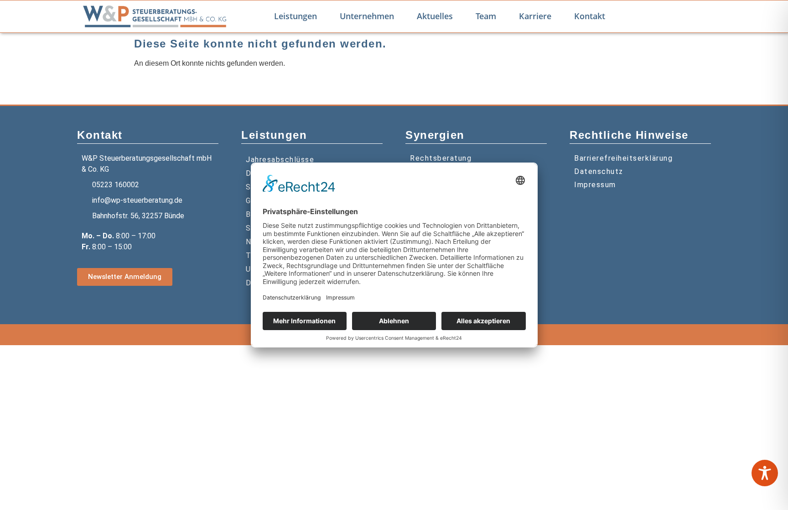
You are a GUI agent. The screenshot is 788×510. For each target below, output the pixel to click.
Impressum (595, 184)
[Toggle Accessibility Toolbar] (765, 473)
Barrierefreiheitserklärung (623, 158)
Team (486, 16)
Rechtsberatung (441, 158)
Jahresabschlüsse (280, 159)
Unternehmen (367, 16)
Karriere (535, 16)
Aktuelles (435, 16)
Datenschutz (598, 171)
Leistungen (295, 16)
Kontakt (589, 16)
